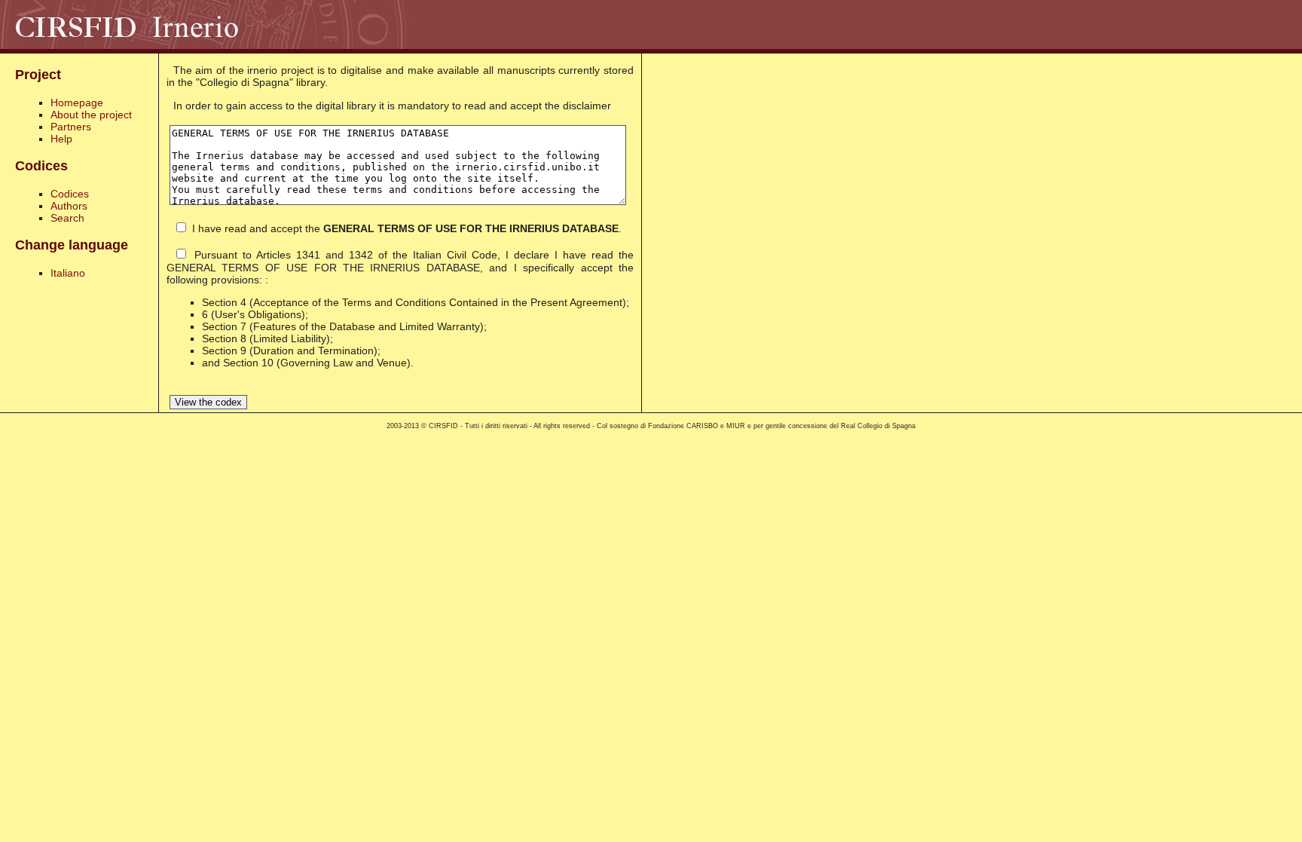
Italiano (67, 273)
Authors (68, 206)
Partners (70, 127)
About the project (91, 115)
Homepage (76, 102)
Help (61, 139)
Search (67, 218)
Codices (69, 194)
